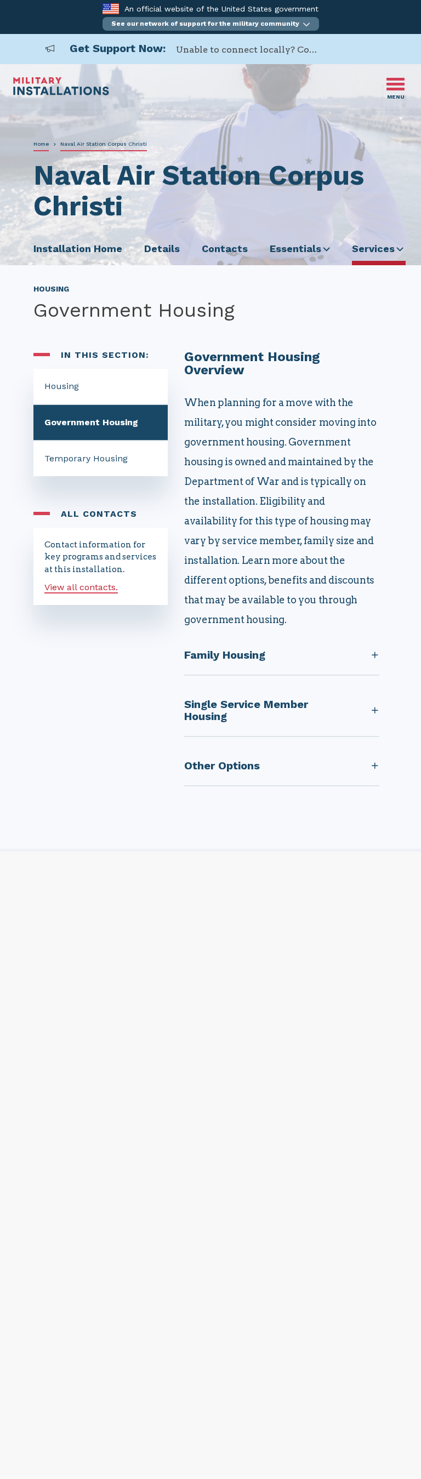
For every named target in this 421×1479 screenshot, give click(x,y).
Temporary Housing (86, 458)
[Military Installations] (61, 92)
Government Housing (91, 422)
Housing (61, 386)
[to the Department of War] (110, 8)
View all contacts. (81, 587)
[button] (211, 24)
